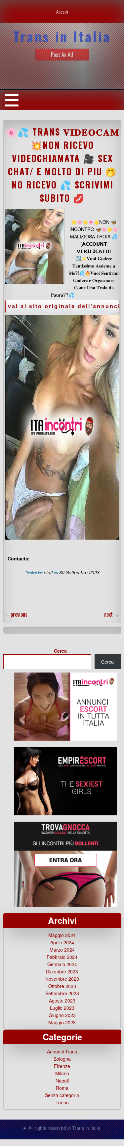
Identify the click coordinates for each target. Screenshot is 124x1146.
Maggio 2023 (62, 1022)
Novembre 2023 (62, 978)
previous (16, 614)
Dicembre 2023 (62, 971)
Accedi (62, 11)
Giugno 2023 (62, 1015)
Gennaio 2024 (62, 964)
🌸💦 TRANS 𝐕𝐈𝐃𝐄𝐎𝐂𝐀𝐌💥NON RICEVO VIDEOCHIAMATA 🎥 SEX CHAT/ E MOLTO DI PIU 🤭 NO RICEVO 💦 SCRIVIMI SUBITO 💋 (62, 164)
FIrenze (62, 1066)
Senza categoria (62, 1095)
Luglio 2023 (62, 1007)
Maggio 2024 (62, 935)
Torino (62, 1102)
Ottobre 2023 (62, 986)
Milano (62, 1073)
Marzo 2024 (62, 949)
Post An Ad (62, 55)
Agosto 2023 (62, 1000)
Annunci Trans (62, 1051)
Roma (62, 1088)
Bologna (62, 1058)
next (111, 614)
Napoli (62, 1080)
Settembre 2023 (62, 993)
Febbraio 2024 (62, 957)
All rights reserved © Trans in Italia (64, 1128)
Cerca (60, 650)
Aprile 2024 (62, 942)
